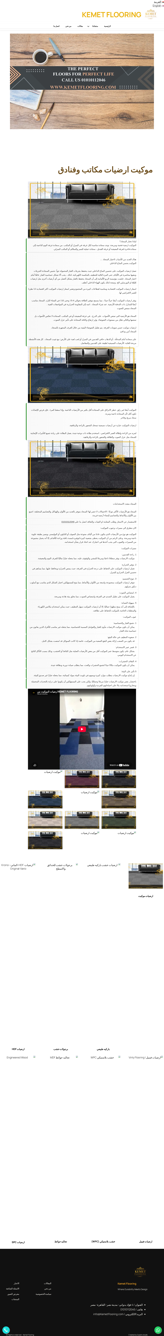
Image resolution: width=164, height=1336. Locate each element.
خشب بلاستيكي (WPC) (103, 1241)
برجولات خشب (60, 1049)
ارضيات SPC (18, 1242)
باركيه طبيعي (103, 1049)
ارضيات (20, 1049)
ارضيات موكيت (145, 896)
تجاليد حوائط (61, 1241)
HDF (134, 282)
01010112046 (67, 522)
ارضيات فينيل (145, 1241)
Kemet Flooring (111, 14)
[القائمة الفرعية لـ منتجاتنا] (88, 26)
